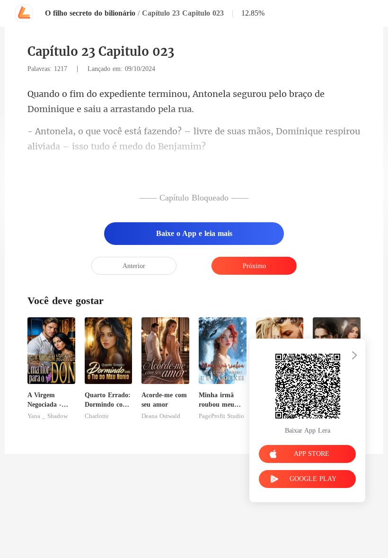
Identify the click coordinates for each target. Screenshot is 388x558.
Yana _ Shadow (47, 416)
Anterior (134, 266)
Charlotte (97, 416)
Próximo (254, 266)
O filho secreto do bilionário (90, 13)
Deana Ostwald (160, 416)
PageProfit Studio (221, 416)
